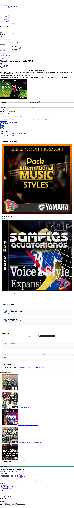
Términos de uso (5, 495)
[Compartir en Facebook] (0, 124)
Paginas (6, 19)
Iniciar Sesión (2, 39)
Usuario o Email (15, 41)
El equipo (8, 20)
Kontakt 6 (8, 17)
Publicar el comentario (8, 364)
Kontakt (5, 16)
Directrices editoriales (6, 488)
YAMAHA (18, 122)
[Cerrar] (1, 32)
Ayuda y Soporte (5, 487)
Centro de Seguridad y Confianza (9, 486)
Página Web (4, 357)
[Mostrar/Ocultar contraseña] (20, 42)
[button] (46, 336)
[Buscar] (13, 24)
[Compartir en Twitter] (1, 124)
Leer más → (4, 218)
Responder (22, 311)
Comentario (5, 340)
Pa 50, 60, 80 (9, 7)
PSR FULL (9, 11)
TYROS (8, 15)
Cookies (10, 505)
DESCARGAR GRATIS (4, 113)
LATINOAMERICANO (12, 122)
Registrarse (8, 39)
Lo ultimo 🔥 (7, 21)
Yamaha (6, 9)
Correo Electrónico (16, 47)
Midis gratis (6, 18)
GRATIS (6, 122)
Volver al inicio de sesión (5, 55)
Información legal (5, 494)
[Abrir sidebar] (1, 463)
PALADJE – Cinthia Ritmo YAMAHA (10, 216)
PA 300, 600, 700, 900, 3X (12, 6)
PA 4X (8, 8)
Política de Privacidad (6, 496)
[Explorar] (0, 35)
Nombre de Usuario (16, 46)
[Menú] (0, 25)
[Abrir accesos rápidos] (1, 36)
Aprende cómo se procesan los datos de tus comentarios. (32, 367)
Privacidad (15, 57)
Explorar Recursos (3, 121)
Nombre (4, 351)
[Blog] (4, 35)
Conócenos (4, 485)
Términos (19, 57)
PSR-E (8, 14)
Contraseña (14, 42)
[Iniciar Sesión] (10, 26)
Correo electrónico (42, 351)
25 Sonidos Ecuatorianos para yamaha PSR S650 (13, 293)
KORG (5, 5)
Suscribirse (15, 503)
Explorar (4, 4)
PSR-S (8, 10)
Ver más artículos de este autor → (7, 135)
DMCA (3, 493)
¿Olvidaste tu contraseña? (12, 43)
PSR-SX (8, 13)
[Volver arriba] (1, 507)
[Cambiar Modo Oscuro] (4, 26)
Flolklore (2, 58)
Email (13, 52)
